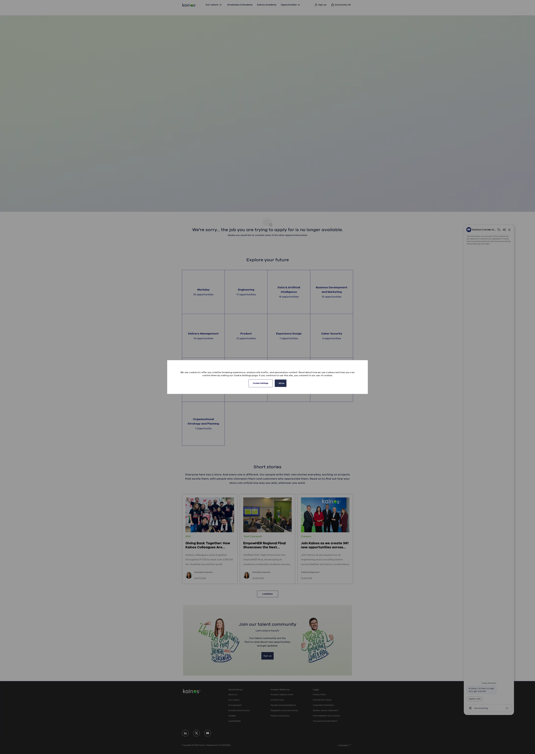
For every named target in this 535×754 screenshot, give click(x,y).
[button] (261, 383)
